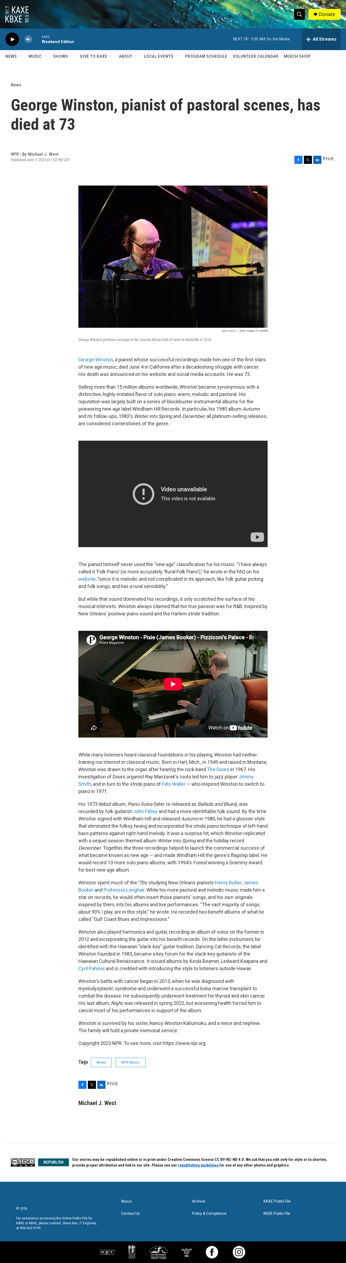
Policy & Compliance (209, 1214)
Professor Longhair (124, 890)
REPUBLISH (54, 1162)
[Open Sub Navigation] (21, 56)
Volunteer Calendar (255, 56)
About (125, 56)
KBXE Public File (277, 1214)
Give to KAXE (93, 56)
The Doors (218, 769)
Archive (198, 1201)
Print (328, 158)
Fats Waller (173, 784)
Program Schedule (206, 56)
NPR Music (130, 1062)
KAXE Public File (277, 1201)
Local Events (159, 56)
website (87, 579)
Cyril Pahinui (91, 968)
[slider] (37, 39)
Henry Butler (228, 882)
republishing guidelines (198, 1165)
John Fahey (145, 811)
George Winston (95, 359)
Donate (326, 14)
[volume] (28, 39)
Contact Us (130, 1214)
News (11, 56)
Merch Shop (297, 56)
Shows (60, 56)
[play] (12, 39)
